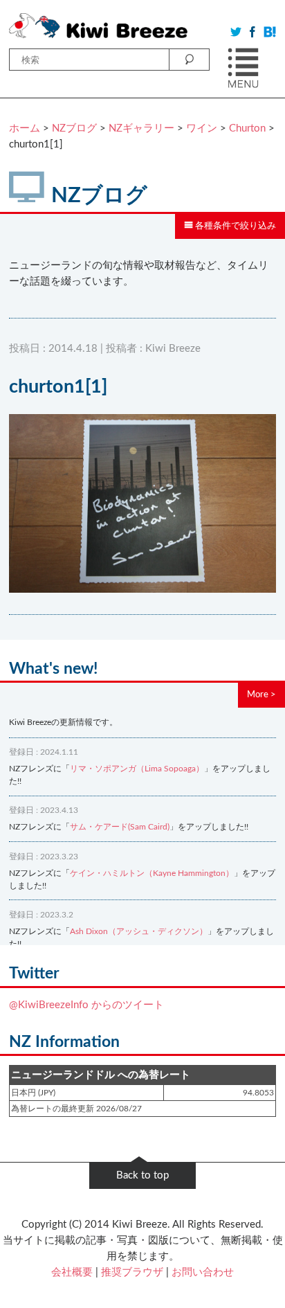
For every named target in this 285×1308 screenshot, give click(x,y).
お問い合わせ (203, 1272)
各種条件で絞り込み (234, 226)
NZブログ (74, 128)
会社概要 (72, 1272)
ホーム (24, 128)
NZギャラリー (141, 128)
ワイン (201, 128)
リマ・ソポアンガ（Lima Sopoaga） (137, 768)
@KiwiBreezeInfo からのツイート (86, 1005)
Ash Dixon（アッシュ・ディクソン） (139, 931)
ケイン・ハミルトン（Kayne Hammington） (152, 873)
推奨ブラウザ (132, 1272)
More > (261, 694)
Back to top (142, 1175)
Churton (247, 128)
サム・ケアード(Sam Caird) (119, 827)
